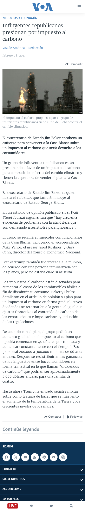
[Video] (51, 506)
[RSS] (35, 457)
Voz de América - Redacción (22, 48)
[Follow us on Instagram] (63, 457)
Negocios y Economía (19, 18)
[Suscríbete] (54, 457)
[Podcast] (44, 457)
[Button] (74, 63)
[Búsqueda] (71, 506)
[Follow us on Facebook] (6, 457)
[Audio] (31, 506)
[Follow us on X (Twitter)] (16, 457)
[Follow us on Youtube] (25, 457)
